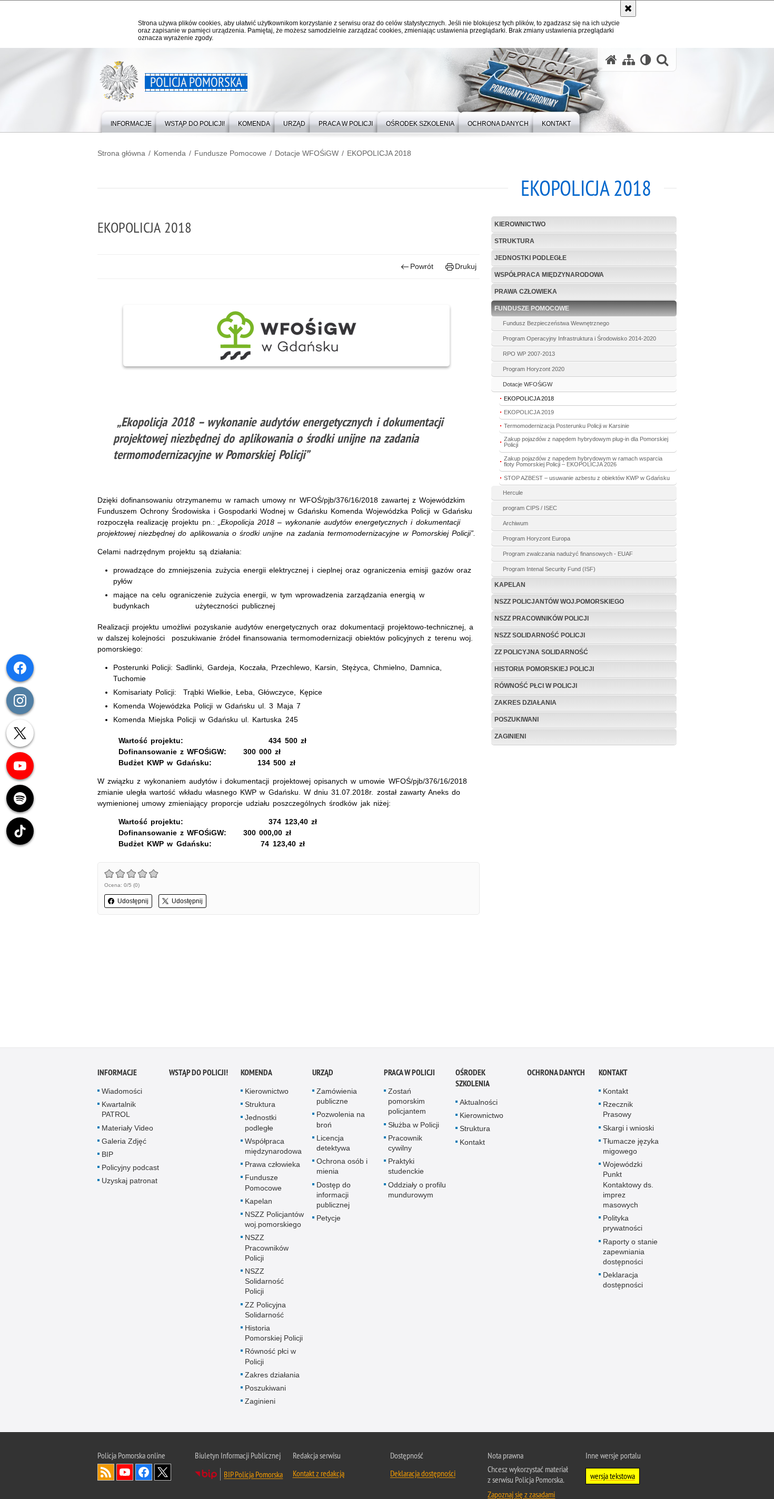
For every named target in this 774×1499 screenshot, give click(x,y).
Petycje (328, 1219)
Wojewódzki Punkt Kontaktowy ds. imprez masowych (628, 1185)
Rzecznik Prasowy (618, 1110)
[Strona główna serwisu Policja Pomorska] (611, 59)
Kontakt (472, 1142)
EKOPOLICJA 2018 (379, 153)
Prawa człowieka (525, 291)
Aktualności (479, 1103)
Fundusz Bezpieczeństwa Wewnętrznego (556, 323)
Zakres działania (525, 702)
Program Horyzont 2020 (533, 369)
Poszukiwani (516, 719)
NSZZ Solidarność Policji (539, 635)
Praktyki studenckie (406, 1167)
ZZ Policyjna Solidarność (541, 652)
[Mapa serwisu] (628, 59)
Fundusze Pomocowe (230, 153)
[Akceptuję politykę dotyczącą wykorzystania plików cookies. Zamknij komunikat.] (628, 8)
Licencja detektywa (333, 1144)
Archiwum (515, 523)
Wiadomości (122, 1092)
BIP (107, 1155)
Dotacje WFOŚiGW (307, 153)
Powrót (421, 266)
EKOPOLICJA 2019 (529, 412)
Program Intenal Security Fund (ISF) (549, 569)
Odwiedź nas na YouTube (124, 1472)
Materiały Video (127, 1128)
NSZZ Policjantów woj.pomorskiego (559, 601)
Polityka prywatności (622, 1224)
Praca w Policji (409, 1073)
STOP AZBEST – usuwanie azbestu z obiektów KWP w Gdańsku (587, 478)
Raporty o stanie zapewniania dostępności (630, 1252)
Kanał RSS (105, 1472)
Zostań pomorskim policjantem (407, 1102)
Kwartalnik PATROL (119, 1110)
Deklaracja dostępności (623, 1281)
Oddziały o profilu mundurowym (417, 1190)
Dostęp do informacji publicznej (333, 1195)
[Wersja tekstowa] (645, 59)
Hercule (513, 492)
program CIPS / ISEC (530, 508)
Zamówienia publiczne (336, 1097)
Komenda (170, 153)
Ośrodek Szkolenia (472, 1079)
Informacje (117, 1073)
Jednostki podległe (530, 258)
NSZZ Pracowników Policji (541, 618)
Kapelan (509, 584)
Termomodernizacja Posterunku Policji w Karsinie (566, 426)
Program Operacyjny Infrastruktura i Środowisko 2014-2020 (579, 338)
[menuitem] (131, 121)
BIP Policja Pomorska (253, 1475)
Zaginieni (510, 736)
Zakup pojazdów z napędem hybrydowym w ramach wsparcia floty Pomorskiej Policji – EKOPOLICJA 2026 (583, 461)
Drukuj (466, 266)
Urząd (322, 1073)
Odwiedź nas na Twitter (162, 1472)
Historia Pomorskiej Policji (544, 669)
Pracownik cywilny (405, 1144)
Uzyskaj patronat (129, 1181)
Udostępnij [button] (132, 901)
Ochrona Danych (556, 1073)
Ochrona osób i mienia (342, 1167)
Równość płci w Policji (535, 685)
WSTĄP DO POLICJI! (198, 1073)
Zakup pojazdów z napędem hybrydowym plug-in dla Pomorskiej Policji (586, 442)
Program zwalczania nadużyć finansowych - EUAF (568, 554)
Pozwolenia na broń (340, 1120)
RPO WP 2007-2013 (529, 354)
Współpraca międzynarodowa (549, 274)
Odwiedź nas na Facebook (143, 1472)
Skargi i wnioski (628, 1128)
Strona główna (121, 153)
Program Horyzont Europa (536, 538)
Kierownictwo (519, 224)
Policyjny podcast (130, 1168)
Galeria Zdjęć (124, 1142)
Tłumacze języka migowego (631, 1147)
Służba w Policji (413, 1125)
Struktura (514, 241)
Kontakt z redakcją (318, 1473)
